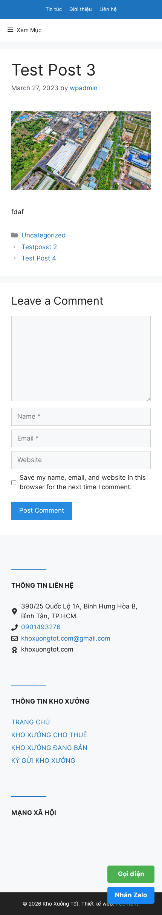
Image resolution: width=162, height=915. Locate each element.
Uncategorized (43, 235)
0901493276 (41, 627)
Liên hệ (108, 9)
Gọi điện (131, 874)
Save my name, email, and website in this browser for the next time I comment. (83, 482)
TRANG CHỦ (30, 722)
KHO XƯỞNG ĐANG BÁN (49, 748)
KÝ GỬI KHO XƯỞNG (43, 760)
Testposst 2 (39, 247)
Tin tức (54, 9)
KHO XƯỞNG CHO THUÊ (49, 735)
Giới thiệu (80, 9)
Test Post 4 (38, 258)
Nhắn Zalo (131, 895)
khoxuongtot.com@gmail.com (65, 638)
